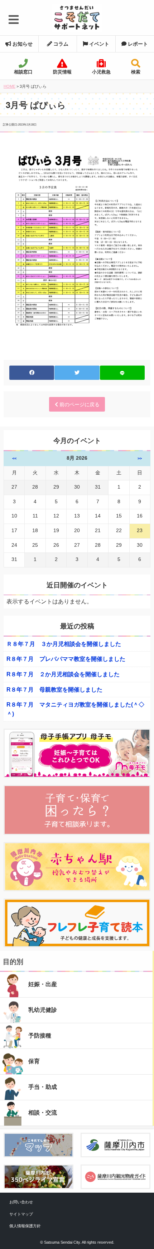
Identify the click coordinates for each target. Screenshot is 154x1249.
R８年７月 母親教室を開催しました (54, 690)
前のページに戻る (79, 404)
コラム (60, 44)
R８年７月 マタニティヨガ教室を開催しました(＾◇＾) (75, 709)
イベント (98, 44)
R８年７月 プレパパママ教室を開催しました (65, 659)
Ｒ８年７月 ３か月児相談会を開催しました (63, 644)
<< (14, 458)
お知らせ (22, 44)
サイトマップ (21, 1214)
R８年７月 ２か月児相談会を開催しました (63, 674)
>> (140, 458)
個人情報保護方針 (25, 1226)
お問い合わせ (21, 1202)
